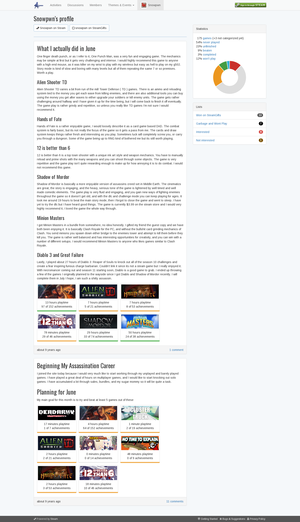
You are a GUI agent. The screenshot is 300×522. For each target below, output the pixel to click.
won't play (209, 58)
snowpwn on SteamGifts (90, 28)
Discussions (76, 5)
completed (209, 54)
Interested (202, 132)
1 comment (176, 349)
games (207, 38)
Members (96, 5)
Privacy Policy (257, 519)
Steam (54, 519)
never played (211, 42)
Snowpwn (154, 5)
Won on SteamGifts (208, 115)
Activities (55, 5)
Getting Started (209, 519)
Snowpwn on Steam (52, 28)
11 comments (174, 501)
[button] (143, 5)
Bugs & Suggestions (233, 519)
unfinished (209, 46)
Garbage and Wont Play (211, 123)
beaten (207, 50)
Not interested (205, 140)
